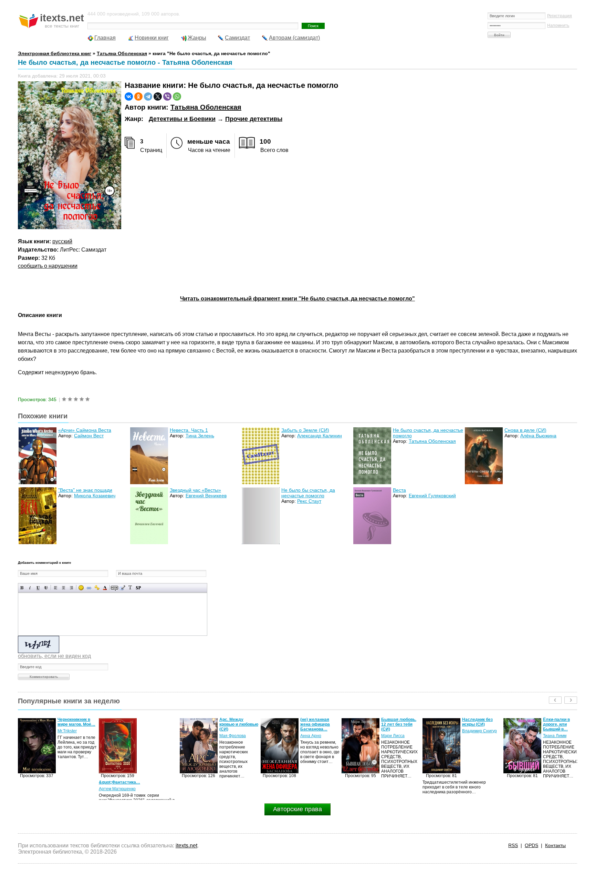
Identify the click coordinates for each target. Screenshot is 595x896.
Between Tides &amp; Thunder (558, 722)
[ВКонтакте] (129, 96)
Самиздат (237, 38)
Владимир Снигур (398, 731)
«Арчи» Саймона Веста (84, 430)
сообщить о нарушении (47, 266)
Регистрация (559, 15)
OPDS (531, 845)
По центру (63, 587)
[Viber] (167, 96)
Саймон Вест (89, 435)
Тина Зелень (200, 435)
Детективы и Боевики (182, 118)
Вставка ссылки (89, 587)
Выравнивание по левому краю (56, 587)
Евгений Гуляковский (432, 495)
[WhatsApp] (177, 96)
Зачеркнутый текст (46, 587)
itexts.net (186, 845)
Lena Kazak (554, 731)
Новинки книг (152, 38)
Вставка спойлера (138, 587)
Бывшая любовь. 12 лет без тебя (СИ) (317, 724)
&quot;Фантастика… (38, 782)
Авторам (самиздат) (294, 38)
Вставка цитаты (122, 587)
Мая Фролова (151, 735)
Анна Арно (229, 735)
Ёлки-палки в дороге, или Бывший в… (475, 724)
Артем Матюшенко (36, 788)
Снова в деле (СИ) (525, 430)
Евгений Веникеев (206, 495)
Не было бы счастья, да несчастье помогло (308, 492)
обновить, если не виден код (54, 656)
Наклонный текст (30, 587)
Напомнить (558, 25)
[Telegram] (148, 96)
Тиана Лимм (474, 735)
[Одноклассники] (138, 96)
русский (62, 241)
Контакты (555, 845)
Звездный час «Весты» (195, 490)
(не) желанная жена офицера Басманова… (234, 724)
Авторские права (297, 809)
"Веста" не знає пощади (85, 490)
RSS (513, 845)
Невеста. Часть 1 (189, 430)
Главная (105, 38)
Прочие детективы (253, 118)
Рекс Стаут (309, 501)
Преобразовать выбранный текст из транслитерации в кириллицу (130, 587)
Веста (399, 490)
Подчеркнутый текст (38, 587)
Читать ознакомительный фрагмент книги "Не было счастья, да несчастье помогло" (297, 299)
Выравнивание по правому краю (71, 587)
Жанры (197, 38)
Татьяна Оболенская (205, 107)
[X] (158, 96)
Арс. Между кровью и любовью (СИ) (157, 724)
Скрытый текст (114, 587)
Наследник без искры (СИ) (396, 722)
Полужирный (22, 587)
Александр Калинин (319, 435)
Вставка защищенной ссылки (97, 587)
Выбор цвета (105, 587)
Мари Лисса (312, 735)
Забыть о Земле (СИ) (305, 430)
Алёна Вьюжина (538, 435)
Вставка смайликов (81, 587)
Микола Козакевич (94, 495)
